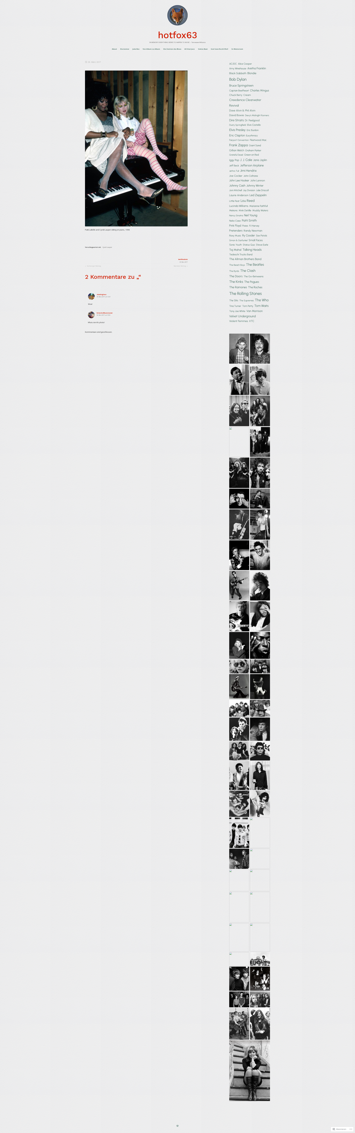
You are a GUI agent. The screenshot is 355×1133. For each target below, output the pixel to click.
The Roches (255, 287)
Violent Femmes (238, 321)
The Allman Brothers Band (245, 259)
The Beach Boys (237, 265)
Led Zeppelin (258, 195)
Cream (247, 94)
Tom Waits (261, 306)
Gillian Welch (236, 150)
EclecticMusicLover (105, 313)
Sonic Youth (235, 244)
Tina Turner (235, 305)
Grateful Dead (236, 154)
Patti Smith (249, 220)
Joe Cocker (235, 175)
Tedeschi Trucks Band (241, 254)
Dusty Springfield (237, 125)
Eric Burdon (252, 130)
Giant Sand (255, 145)
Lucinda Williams (238, 206)
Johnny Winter (254, 185)
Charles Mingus (259, 90)
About (114, 49)
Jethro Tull (234, 171)
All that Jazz (189, 49)
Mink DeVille (245, 210)
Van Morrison (254, 311)
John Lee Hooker (239, 180)
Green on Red (251, 154)
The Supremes (246, 300)
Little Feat (234, 200)
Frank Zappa (238, 145)
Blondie (251, 73)
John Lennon (257, 180)
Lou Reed (248, 200)
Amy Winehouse (237, 68)
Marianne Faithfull (258, 205)
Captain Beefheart (239, 90)
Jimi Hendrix (248, 171)
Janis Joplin (260, 160)
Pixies (245, 225)
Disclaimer (124, 49)
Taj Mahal (235, 249)
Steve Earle (262, 244)
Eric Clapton (237, 135)
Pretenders (236, 230)
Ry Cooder (248, 235)
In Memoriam (237, 49)
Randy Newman (253, 230)
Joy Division (249, 190)
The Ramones (238, 287)
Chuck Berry (235, 94)
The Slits (233, 300)
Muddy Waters (260, 210)
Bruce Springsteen (241, 85)
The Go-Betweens (253, 276)
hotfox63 (177, 35)
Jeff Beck (234, 165)
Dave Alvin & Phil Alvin (242, 110)
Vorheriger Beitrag (93, 266)
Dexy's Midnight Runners (257, 115)
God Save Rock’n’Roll (219, 49)
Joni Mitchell (235, 190)
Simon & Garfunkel (238, 240)
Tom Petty (247, 305)
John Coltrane (251, 175)
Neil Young (250, 215)
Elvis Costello (254, 124)
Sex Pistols (261, 235)
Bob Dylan (237, 79)
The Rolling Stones (245, 293)
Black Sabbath (237, 73)
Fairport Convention (239, 140)
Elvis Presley (237, 130)
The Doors (236, 276)
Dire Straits (236, 120)
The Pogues (251, 281)
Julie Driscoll (262, 190)
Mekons (233, 210)
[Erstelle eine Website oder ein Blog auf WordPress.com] (177, 1126)
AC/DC (233, 63)
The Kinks (236, 282)
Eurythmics (252, 135)
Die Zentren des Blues (172, 49)
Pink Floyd (235, 225)
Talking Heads (252, 250)
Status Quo (249, 244)
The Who (262, 300)
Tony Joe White (237, 311)
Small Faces (256, 240)
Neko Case (235, 220)
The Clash (247, 270)
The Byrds (234, 271)
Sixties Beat (203, 49)
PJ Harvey (254, 225)
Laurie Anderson (238, 195)
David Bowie (236, 115)
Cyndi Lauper (107, 247)
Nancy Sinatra (236, 215)
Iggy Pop (234, 160)
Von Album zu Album (151, 49)
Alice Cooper (245, 63)
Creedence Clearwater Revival (245, 102)
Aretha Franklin (256, 68)
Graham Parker (253, 150)
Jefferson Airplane (252, 165)
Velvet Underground (242, 316)
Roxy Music (235, 235)
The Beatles (255, 264)
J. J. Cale (246, 160)
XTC (251, 321)
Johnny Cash (237, 185)
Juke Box (135, 49)
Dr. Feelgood (252, 120)
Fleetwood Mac (258, 139)
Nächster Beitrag (180, 266)
